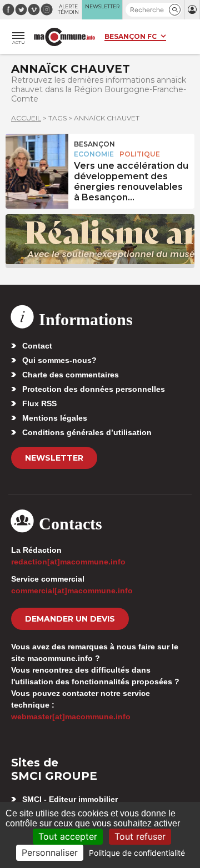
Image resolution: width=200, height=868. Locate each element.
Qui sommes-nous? (59, 360)
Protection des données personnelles (93, 389)
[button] (175, 10)
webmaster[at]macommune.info (71, 716)
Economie (94, 154)
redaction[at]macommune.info (68, 561)
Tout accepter (67, 836)
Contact (37, 345)
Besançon (94, 144)
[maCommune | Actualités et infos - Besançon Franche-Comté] (64, 37)
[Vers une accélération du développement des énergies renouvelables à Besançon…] (37, 159)
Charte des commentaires (70, 374)
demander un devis (70, 619)
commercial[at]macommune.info (72, 590)
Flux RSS (39, 403)
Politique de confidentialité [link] (137, 852)
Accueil (26, 118)
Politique (139, 154)
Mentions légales (54, 417)
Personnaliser (50, 852)
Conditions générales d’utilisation (87, 432)
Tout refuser (140, 836)
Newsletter (54, 458)
